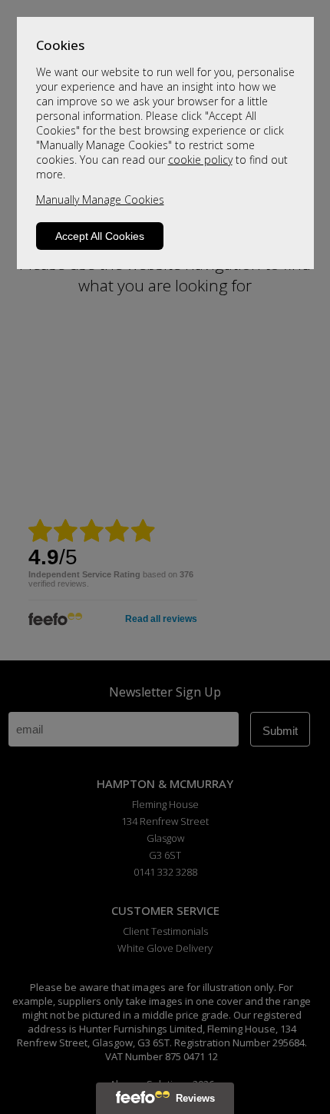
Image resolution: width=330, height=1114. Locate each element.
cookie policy (200, 159)
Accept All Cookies (99, 236)
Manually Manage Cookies (100, 199)
